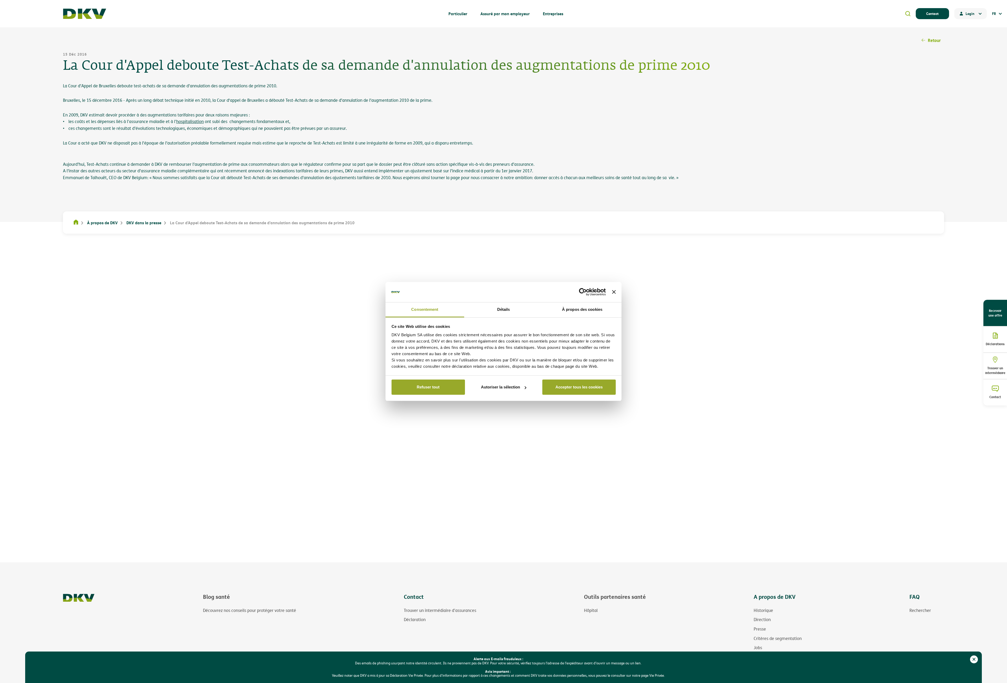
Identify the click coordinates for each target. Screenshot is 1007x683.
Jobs (758, 647)
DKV (84, 14)
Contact (932, 13)
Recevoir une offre (995, 313)
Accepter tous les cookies (579, 387)
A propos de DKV (775, 596)
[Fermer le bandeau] (614, 292)
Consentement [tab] (424, 309)
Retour (934, 40)
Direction (762, 619)
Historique (763, 610)
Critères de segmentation (778, 638)
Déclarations (995, 344)
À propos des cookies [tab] (582, 309)
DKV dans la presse (143, 223)
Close (974, 659)
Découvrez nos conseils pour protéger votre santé (249, 610)
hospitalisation (190, 121)
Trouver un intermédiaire (995, 370)
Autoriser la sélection (500, 387)
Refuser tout (428, 387)
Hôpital (591, 610)
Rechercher (920, 610)
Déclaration (415, 619)
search (907, 13)
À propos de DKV (102, 223)
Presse (760, 629)
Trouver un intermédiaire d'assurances (440, 610)
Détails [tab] (503, 309)
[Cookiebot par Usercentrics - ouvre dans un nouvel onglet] (583, 292)
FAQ (914, 596)
